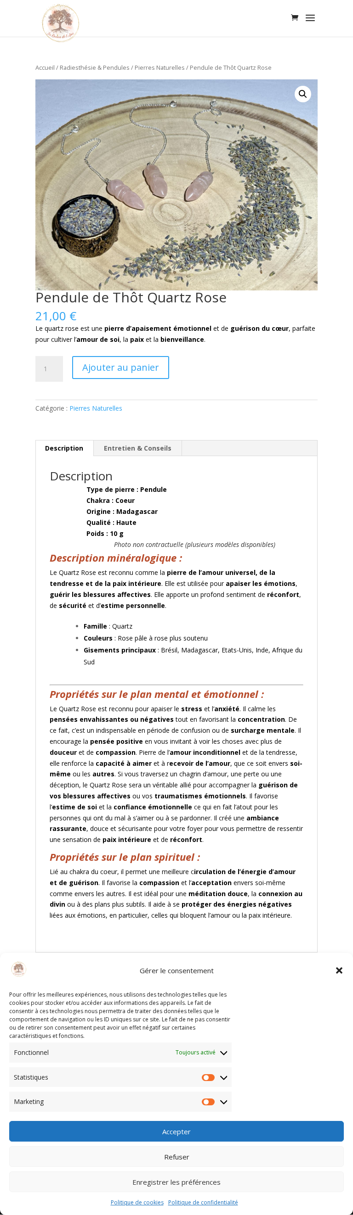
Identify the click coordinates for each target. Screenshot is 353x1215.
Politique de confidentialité (203, 1202)
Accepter (176, 1131)
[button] (339, 970)
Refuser (176, 1156)
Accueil (45, 67)
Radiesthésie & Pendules (95, 67)
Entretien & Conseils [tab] (137, 448)
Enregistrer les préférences (176, 1182)
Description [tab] (64, 448)
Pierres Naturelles (160, 67)
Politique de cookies (137, 1202)
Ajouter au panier (120, 367)
